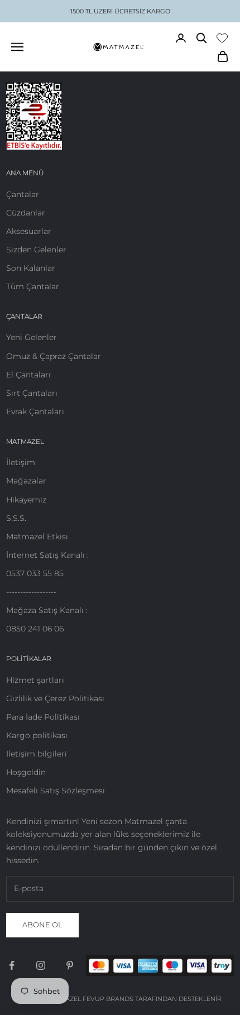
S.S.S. (16, 518)
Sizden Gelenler (36, 250)
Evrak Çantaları (35, 411)
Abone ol (42, 924)
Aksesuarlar (28, 231)
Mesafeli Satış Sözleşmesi (55, 791)
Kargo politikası (37, 735)
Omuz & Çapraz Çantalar (53, 356)
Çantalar (22, 194)
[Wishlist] (222, 38)
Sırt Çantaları (31, 393)
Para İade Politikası (43, 717)
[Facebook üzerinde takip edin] (11, 965)
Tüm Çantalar (32, 286)
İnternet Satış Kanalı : (47, 555)
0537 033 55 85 (35, 573)
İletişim (20, 462)
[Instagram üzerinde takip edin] (40, 965)
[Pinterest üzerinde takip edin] (69, 965)
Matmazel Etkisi (37, 537)
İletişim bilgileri (36, 754)
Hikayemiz (26, 500)
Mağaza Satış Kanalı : (47, 610)
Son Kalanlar (30, 268)
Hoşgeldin (26, 772)
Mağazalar (26, 481)
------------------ (31, 592)
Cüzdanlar (25, 213)
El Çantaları (28, 375)
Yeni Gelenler (31, 337)
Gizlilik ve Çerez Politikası (55, 698)
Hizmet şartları (35, 680)
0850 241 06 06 (35, 629)
